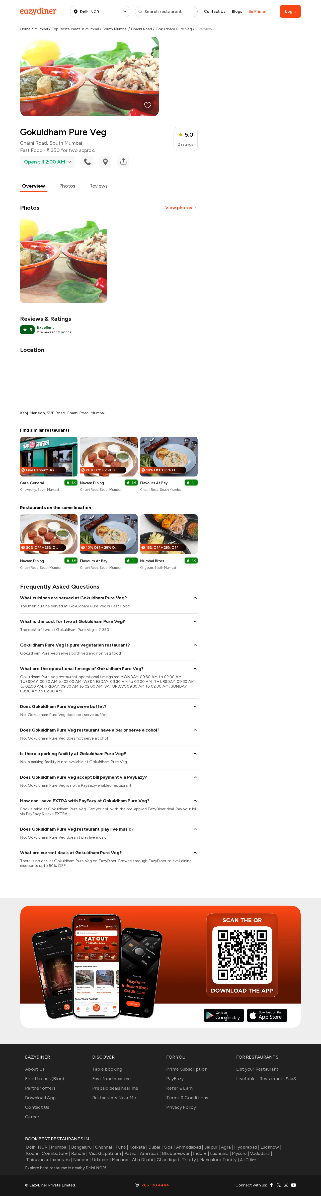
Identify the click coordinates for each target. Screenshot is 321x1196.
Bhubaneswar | (177, 1153)
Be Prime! (257, 11)
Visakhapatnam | (106, 1153)
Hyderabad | (247, 1147)
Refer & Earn (179, 1088)
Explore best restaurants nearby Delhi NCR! (65, 1167)
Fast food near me (111, 1078)
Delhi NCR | (38, 1147)
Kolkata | (138, 1147)
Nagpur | (82, 1159)
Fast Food (31, 150)
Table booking (107, 1069)
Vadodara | (261, 1153)
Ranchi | (79, 1153)
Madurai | (121, 1159)
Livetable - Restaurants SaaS (266, 1078)
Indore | (201, 1153)
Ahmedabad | (189, 1147)
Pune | (122, 1147)
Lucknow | (271, 1147)
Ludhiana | (220, 1153)
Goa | (169, 1147)
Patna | (131, 1153)
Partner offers (40, 1088)
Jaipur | (212, 1147)
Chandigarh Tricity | (177, 1159)
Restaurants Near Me (114, 1097)
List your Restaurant (257, 1069)
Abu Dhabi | (144, 1159)
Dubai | (155, 1147)
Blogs (237, 11)
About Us (35, 1069)
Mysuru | (240, 1153)
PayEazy (175, 1078)
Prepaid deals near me (115, 1088)
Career (32, 1117)
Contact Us (214, 11)
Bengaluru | (82, 1147)
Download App (40, 1097)
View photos (178, 207)
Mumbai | (60, 1147)
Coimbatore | (56, 1153)
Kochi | (33, 1153)
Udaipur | (101, 1159)
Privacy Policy (181, 1107)
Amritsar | (150, 1153)
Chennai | (105, 1147)
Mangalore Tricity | (219, 1159)
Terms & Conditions (187, 1097)
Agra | (227, 1147)
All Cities (248, 1159)
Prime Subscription (186, 1069)
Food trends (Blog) (44, 1078)
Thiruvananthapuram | (49, 1159)
